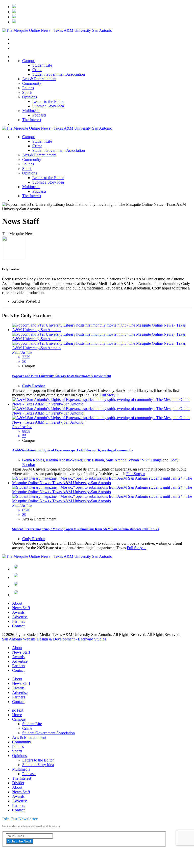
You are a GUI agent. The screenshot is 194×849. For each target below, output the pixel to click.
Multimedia (31, 110)
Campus (28, 60)
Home (17, 715)
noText (17, 710)
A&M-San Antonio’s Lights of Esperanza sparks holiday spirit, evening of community (72, 450)
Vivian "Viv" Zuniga (145, 460)
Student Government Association (58, 74)
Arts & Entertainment (39, 79)
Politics (28, 88)
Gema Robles (33, 460)
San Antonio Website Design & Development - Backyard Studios (54, 639)
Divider (18, 783)
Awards (18, 612)
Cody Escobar (33, 386)
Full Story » (109, 395)
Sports (27, 92)
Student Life (42, 65)
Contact (18, 626)
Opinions (29, 97)
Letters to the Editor (48, 101)
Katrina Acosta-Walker (64, 460)
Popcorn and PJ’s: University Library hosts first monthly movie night (61, 376)
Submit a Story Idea (48, 106)
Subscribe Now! (19, 841)
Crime (37, 70)
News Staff (21, 608)
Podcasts (39, 115)
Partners (18, 621)
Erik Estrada (94, 460)
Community (31, 83)
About (17, 603)
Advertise (20, 617)
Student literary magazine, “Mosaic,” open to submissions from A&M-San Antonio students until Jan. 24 (85, 529)
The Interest (31, 120)
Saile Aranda (116, 460)
